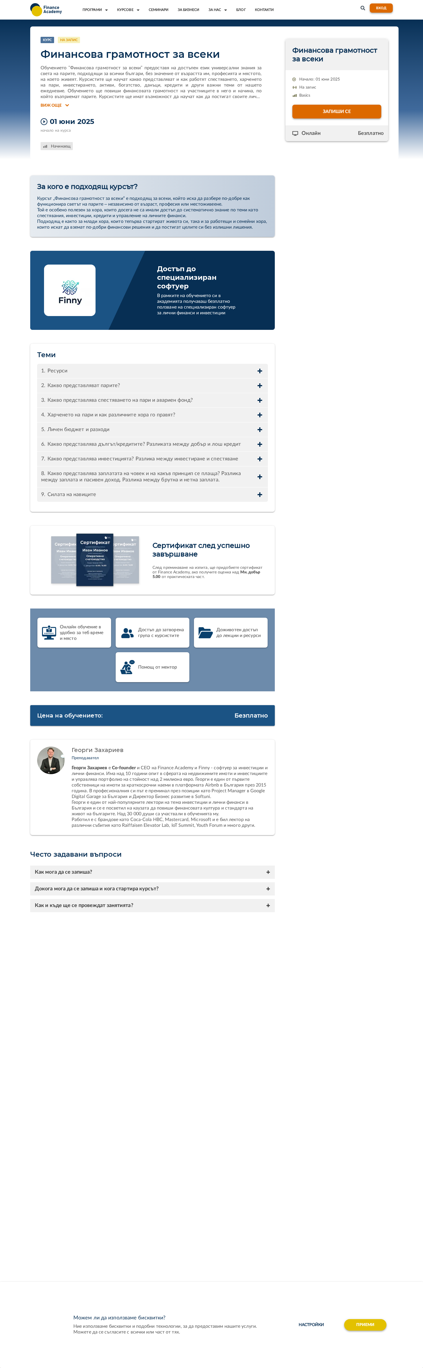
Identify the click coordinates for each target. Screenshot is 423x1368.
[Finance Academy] (46, 9)
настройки (311, 1325)
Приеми (365, 1325)
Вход (381, 8)
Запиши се (337, 111)
